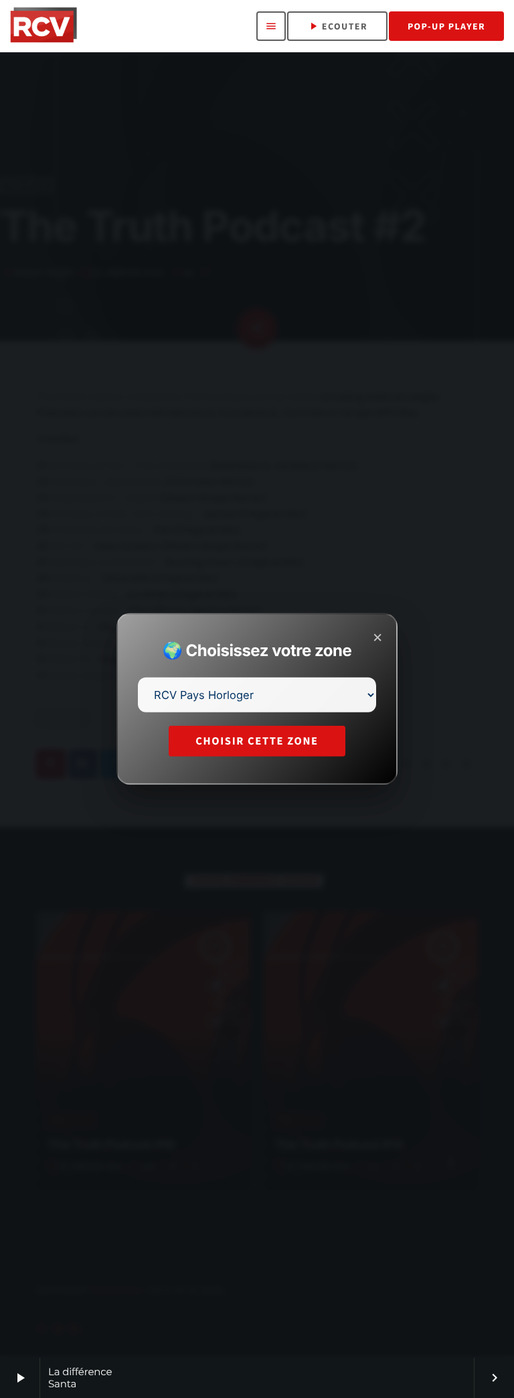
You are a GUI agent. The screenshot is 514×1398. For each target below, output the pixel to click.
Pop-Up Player (446, 26)
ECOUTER (337, 26)
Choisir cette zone (256, 741)
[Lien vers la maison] (43, 26)
